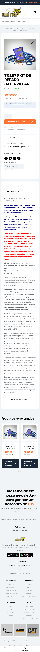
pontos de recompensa (18, 104)
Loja (5, 649)
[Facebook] (14, 531)
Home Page (8, 28)
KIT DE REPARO (18, 28)
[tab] (20, 191)
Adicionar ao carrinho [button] (8, 463)
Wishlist (35, 649)
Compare (10, 127)
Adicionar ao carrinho (16, 122)
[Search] (27, 22)
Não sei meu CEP (8, 170)
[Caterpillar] (33, 630)
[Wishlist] (35, 647)
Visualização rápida (10, 432)
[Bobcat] (7, 630)
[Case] (20, 630)
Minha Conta (15, 649)
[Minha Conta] (15, 647)
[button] (32, 42)
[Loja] (5, 647)
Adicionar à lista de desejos (17, 130)
